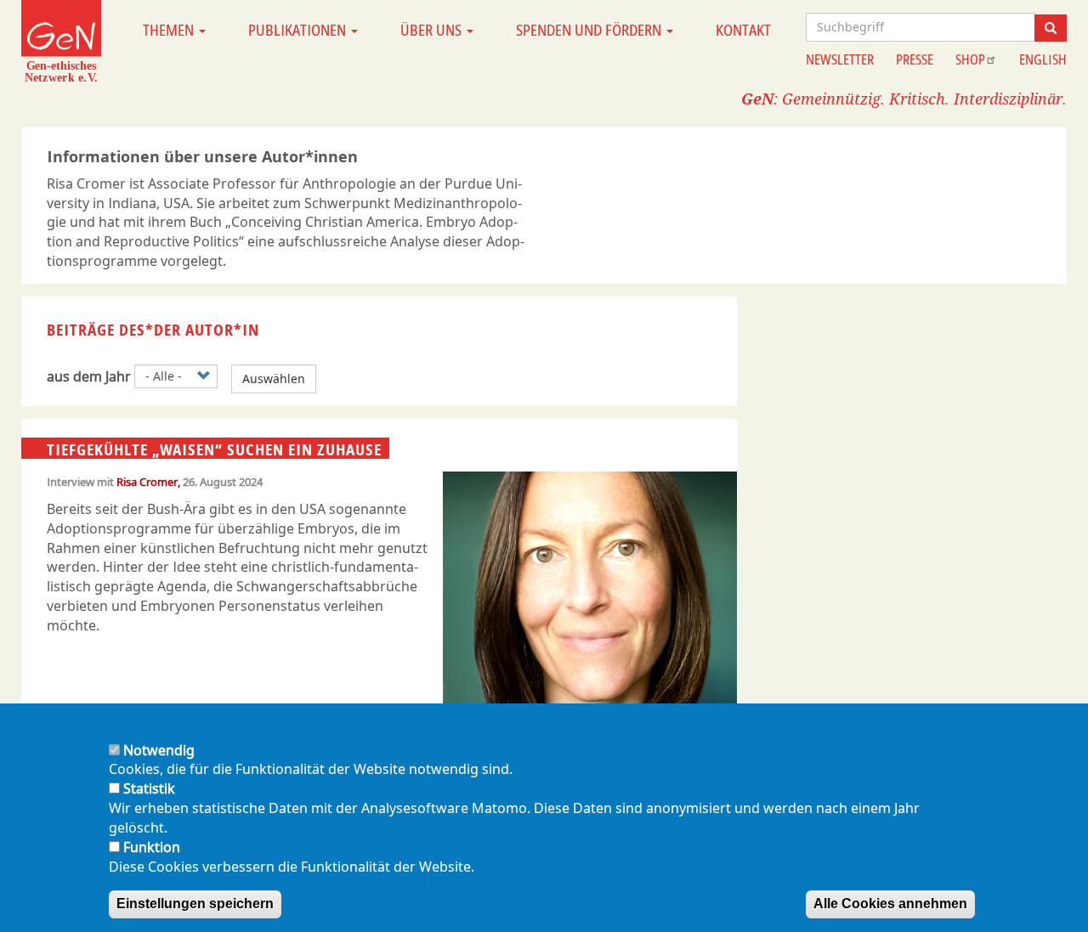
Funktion (151, 847)
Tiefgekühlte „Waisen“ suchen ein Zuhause (214, 448)
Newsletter (840, 59)
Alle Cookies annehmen (890, 903)
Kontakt (743, 30)
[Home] (61, 41)
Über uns (432, 30)
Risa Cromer (147, 481)
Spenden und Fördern (590, 30)
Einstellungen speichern (195, 903)
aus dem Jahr (89, 376)
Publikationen (298, 30)
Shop (970, 59)
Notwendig (159, 750)
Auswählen (273, 378)
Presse (914, 59)
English (1043, 59)
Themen (170, 30)
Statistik (149, 789)
